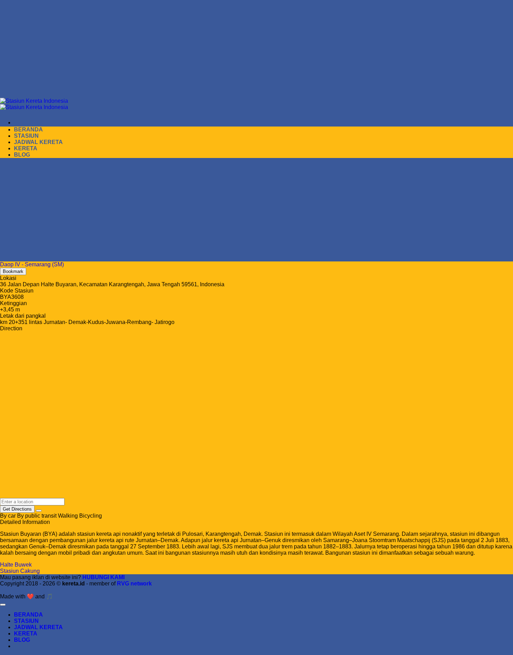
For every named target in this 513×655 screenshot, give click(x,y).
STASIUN (26, 136)
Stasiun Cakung (20, 571)
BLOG (22, 155)
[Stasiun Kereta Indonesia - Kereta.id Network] (34, 104)
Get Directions (17, 509)
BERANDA (28, 129)
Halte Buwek (16, 565)
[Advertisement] (209, 49)
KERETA (25, 148)
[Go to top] (3, 605)
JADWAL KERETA (38, 142)
